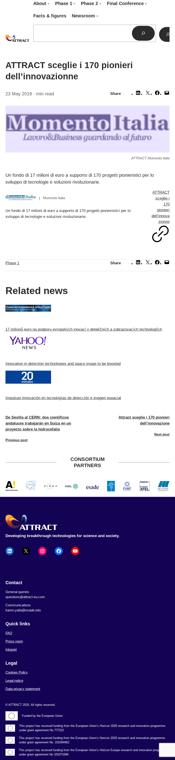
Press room (14, 641)
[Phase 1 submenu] (74, 3)
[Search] (143, 33)
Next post (162, 434)
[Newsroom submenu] (97, 16)
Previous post (16, 440)
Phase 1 (12, 263)
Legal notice (14, 680)
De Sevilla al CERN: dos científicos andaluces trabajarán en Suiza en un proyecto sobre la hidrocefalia (38, 423)
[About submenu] (48, 3)
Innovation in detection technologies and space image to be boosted (63, 363)
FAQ (8, 633)
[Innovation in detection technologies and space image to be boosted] (87, 343)
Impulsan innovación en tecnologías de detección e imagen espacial (63, 398)
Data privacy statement (22, 689)
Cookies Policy (16, 672)
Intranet (11, 649)
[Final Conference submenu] (146, 3)
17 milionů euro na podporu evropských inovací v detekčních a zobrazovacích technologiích (83, 329)
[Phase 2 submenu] (100, 3)
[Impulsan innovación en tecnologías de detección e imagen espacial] (87, 378)
